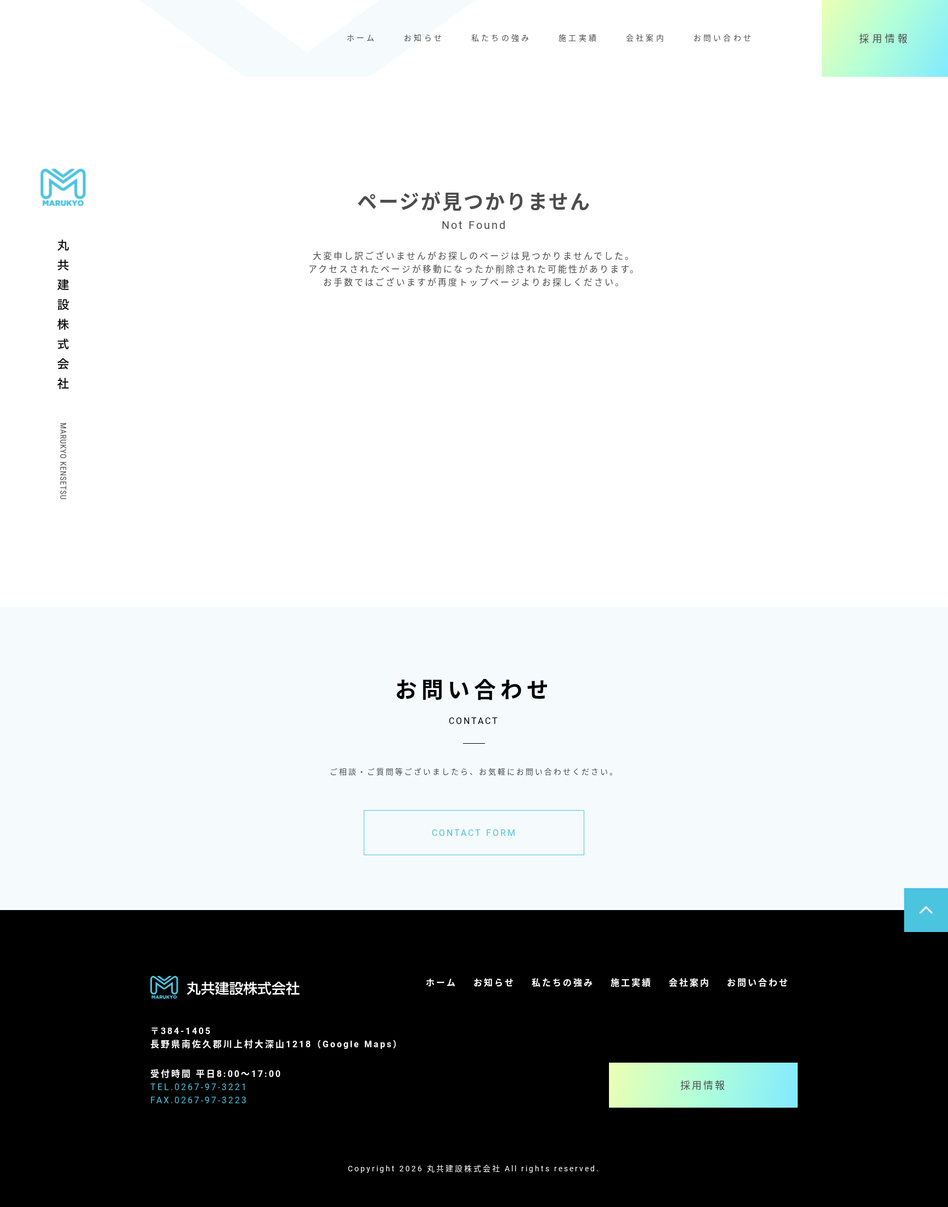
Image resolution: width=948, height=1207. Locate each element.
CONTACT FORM (474, 832)
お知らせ (424, 37)
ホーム (362, 37)
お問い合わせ (723, 37)
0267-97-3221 (211, 1086)
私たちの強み (501, 37)
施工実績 (578, 37)
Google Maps (358, 1043)
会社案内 (646, 37)
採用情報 (885, 38)
